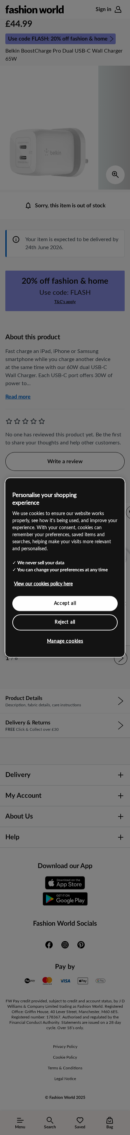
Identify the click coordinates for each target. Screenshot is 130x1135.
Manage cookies (65, 641)
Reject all (65, 622)
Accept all (65, 603)
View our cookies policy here (43, 583)
